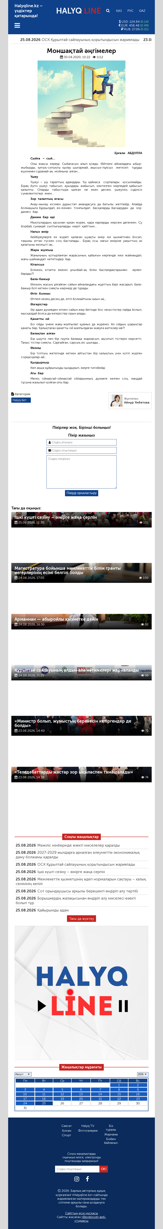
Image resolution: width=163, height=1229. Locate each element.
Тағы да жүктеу (81, 918)
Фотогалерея (88, 1130)
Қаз (119, 11)
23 (138, 1099)
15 (119, 1094)
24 (25, 1103)
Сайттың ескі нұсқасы (81, 1213)
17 (25, 1099)
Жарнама (111, 1134)
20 (81, 1099)
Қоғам (66, 1130)
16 (138, 1094)
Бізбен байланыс (111, 1141)
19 (62, 1099)
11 (44, 1094)
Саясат (66, 1126)
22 (119, 1099)
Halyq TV (87, 1126)
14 (100, 1094)
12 (62, 1094)
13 (81, 1094)
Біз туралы (111, 1127)
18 (44, 1099)
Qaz (142, 11)
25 (44, 1103)
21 (100, 1099)
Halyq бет (20, 400)
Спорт (66, 1135)
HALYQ (78, 11)
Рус (130, 11)
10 (25, 1094)
